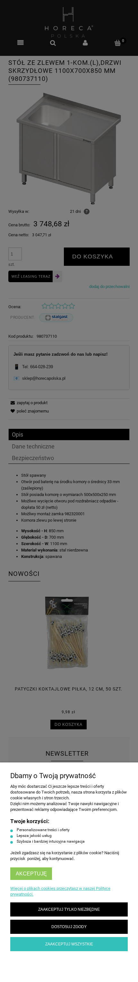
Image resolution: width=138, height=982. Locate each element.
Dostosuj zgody (69, 927)
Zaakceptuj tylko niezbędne (69, 909)
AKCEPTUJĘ (31, 873)
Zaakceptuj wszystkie (69, 944)
